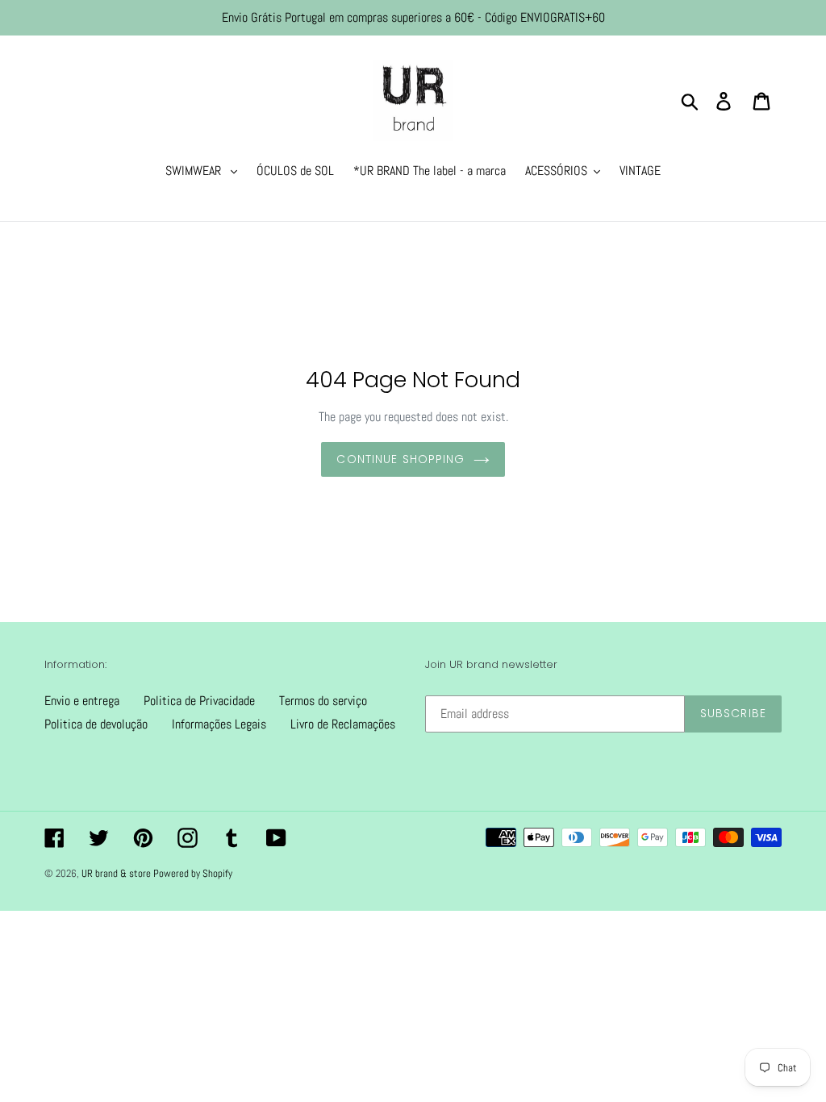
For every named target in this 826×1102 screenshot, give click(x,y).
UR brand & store (117, 873)
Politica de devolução (96, 724)
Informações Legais (219, 724)
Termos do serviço (323, 700)
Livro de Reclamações (342, 724)
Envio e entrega (81, 700)
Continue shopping (400, 459)
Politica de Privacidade (199, 700)
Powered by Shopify (192, 873)
